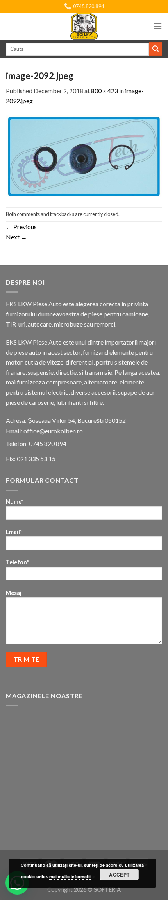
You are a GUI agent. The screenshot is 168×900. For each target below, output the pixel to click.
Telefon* (17, 562)
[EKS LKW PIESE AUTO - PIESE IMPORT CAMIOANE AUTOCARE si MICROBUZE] (84, 26)
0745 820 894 (47, 443)
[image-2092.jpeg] (84, 155)
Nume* (14, 501)
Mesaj (13, 592)
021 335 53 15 (36, 458)
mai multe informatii (70, 876)
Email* (14, 531)
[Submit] (155, 49)
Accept (119, 874)
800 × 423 (104, 90)
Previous (21, 226)
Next (16, 237)
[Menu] (157, 26)
